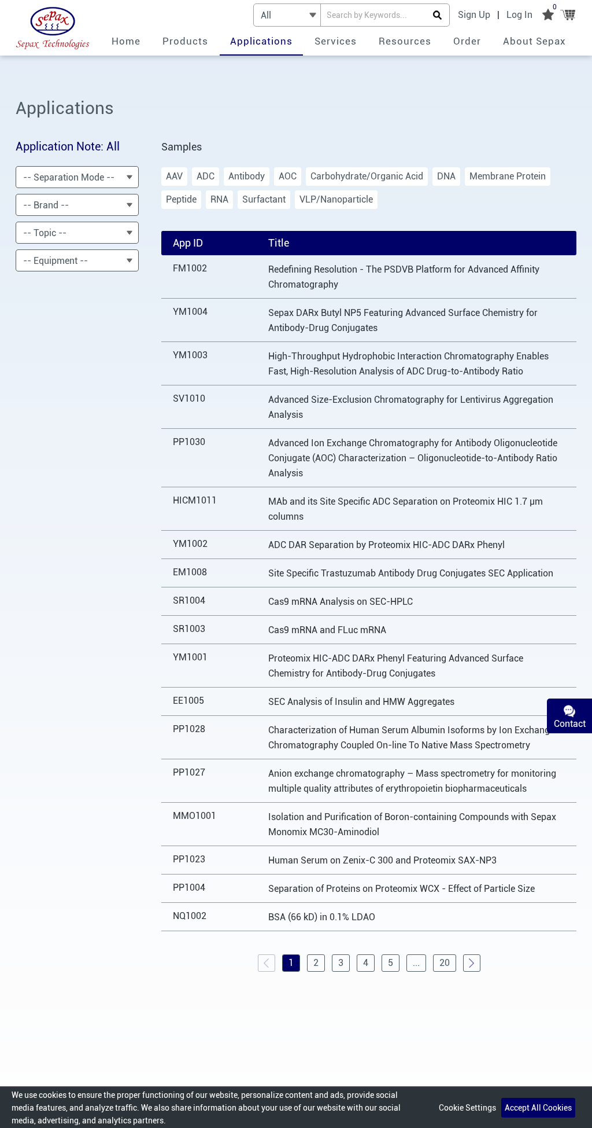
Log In (519, 14)
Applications (261, 41)
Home (126, 41)
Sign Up (474, 14)
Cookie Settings (467, 1107)
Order (467, 41)
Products (185, 41)
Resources (405, 41)
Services (335, 41)
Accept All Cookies (538, 1107)
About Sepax (534, 41)
